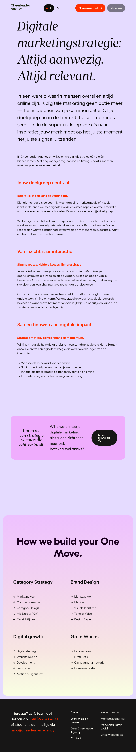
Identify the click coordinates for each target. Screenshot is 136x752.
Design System (83, 619)
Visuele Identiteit (85, 608)
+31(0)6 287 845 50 (44, 719)
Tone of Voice (83, 613)
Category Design (28, 608)
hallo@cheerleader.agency (32, 730)
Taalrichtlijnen (26, 619)
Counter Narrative (28, 602)
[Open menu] (116, 8)
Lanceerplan (82, 651)
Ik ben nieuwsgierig (104, 438)
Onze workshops (112, 734)
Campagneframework (89, 662)
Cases (74, 712)
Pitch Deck (81, 656)
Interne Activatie (84, 668)
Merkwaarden (83, 596)
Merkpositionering (113, 718)
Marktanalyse (26, 596)
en (58, 8)
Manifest (80, 602)
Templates (24, 668)
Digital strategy (27, 651)
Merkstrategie (110, 712)
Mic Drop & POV (27, 613)
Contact (76, 738)
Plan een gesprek (89, 8)
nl (50, 8)
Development (26, 662)
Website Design (27, 656)
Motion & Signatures (30, 674)
